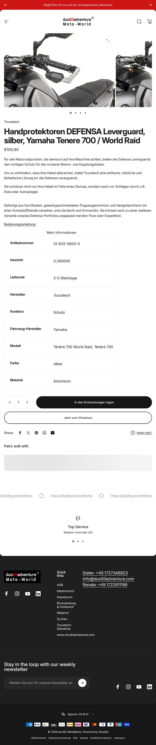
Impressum (65, 597)
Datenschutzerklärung (59, 738)
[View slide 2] (78, 541)
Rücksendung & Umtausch (66, 604)
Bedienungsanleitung (20, 224)
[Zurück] (5, 5)
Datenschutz (65, 591)
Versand (84, 738)
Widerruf (63, 613)
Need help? (144, 432)
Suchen (62, 619)
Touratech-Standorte (64, 626)
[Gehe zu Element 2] (75, 112)
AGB (60, 585)
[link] (105, 584)
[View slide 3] (82, 541)
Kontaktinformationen (101, 738)
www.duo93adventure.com (76, 634)
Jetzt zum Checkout (78, 417)
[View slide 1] (73, 541)
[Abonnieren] (82, 683)
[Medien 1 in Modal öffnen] (108, 41)
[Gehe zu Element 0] (70, 112)
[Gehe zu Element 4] (85, 112)
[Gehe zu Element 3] (80, 112)
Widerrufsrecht (38, 738)
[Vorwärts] (150, 5)
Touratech (11, 122)
